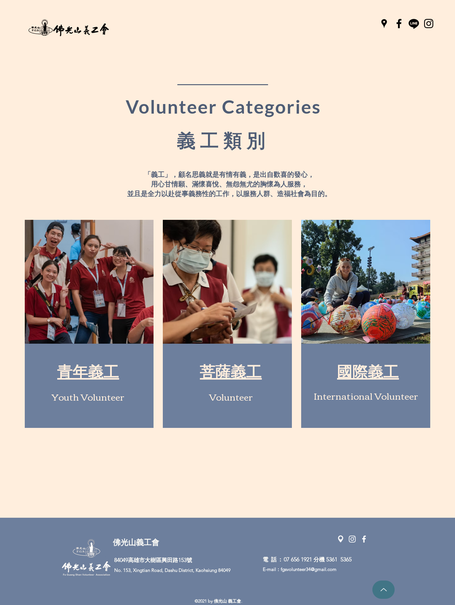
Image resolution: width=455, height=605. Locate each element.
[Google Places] (384, 23)
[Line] (414, 23)
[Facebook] (399, 23)
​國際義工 (368, 372)
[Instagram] (428, 23)
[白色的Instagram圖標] (352, 539)
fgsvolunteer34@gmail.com (308, 569)
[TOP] (383, 590)
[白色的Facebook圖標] (364, 539)
